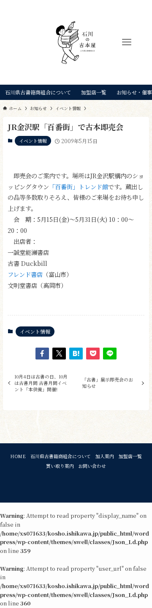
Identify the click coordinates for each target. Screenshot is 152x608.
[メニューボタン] (126, 42)
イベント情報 (33, 140)
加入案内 (104, 456)
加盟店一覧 (130, 456)
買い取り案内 (60, 466)
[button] (42, 353)
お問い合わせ (92, 466)
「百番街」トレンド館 (78, 186)
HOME (18, 456)
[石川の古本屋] (76, 42)
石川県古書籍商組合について (60, 456)
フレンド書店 (25, 274)
